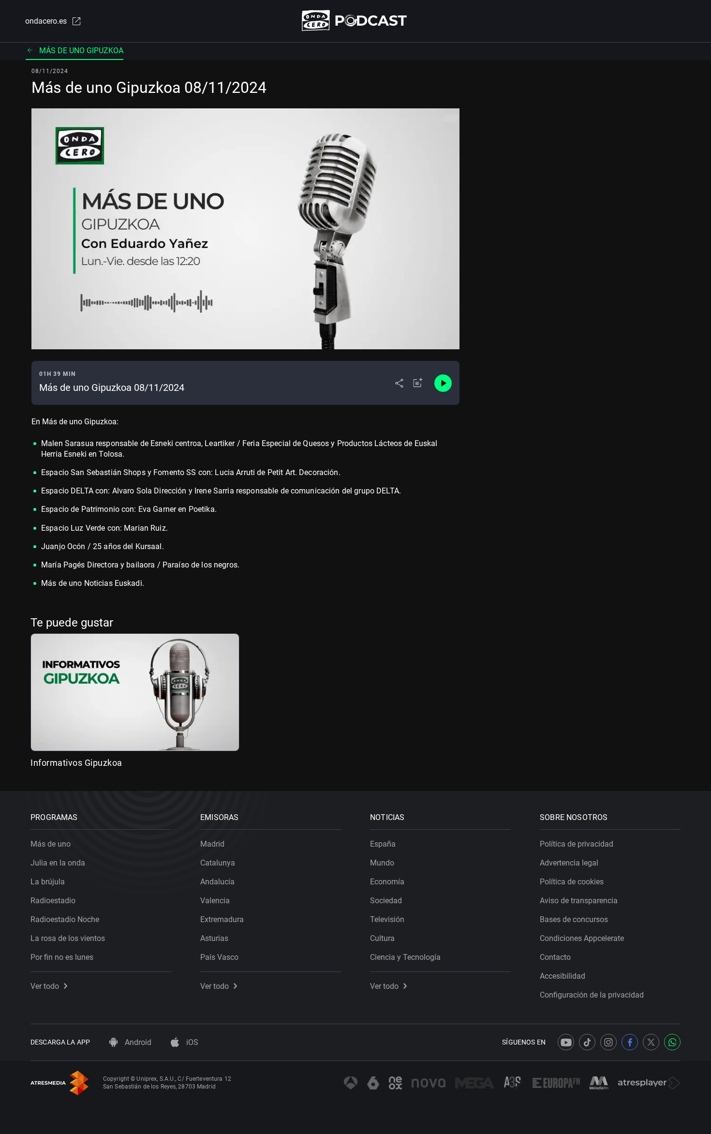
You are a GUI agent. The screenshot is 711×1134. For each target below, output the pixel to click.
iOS (191, 1042)
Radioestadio (52, 900)
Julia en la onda (57, 862)
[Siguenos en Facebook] (630, 1042)
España (383, 844)
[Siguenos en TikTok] (587, 1042)
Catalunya (217, 862)
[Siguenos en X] (651, 1042)
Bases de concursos (574, 919)
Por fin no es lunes (61, 957)
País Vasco (219, 957)
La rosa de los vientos (67, 938)
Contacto (555, 957)
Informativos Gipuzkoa (76, 763)
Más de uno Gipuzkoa (81, 50)
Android (137, 1042)
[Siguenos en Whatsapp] (672, 1042)
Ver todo (44, 986)
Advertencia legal (569, 862)
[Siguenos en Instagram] (608, 1042)
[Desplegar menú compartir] (399, 383)
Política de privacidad (576, 844)
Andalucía (217, 881)
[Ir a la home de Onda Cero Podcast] (355, 20)
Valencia (215, 900)
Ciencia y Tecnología (405, 957)
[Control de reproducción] (443, 383)
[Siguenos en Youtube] (566, 1042)
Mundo (382, 862)
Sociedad (386, 900)
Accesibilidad (562, 976)
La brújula (47, 881)
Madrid (212, 844)
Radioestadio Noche (64, 919)
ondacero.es (46, 21)
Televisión (387, 919)
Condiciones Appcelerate (582, 938)
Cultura (382, 938)
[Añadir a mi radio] (418, 383)
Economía (387, 881)
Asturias (214, 938)
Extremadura (222, 919)
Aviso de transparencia (579, 900)
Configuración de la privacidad (592, 995)
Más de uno (50, 844)
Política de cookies (572, 881)
